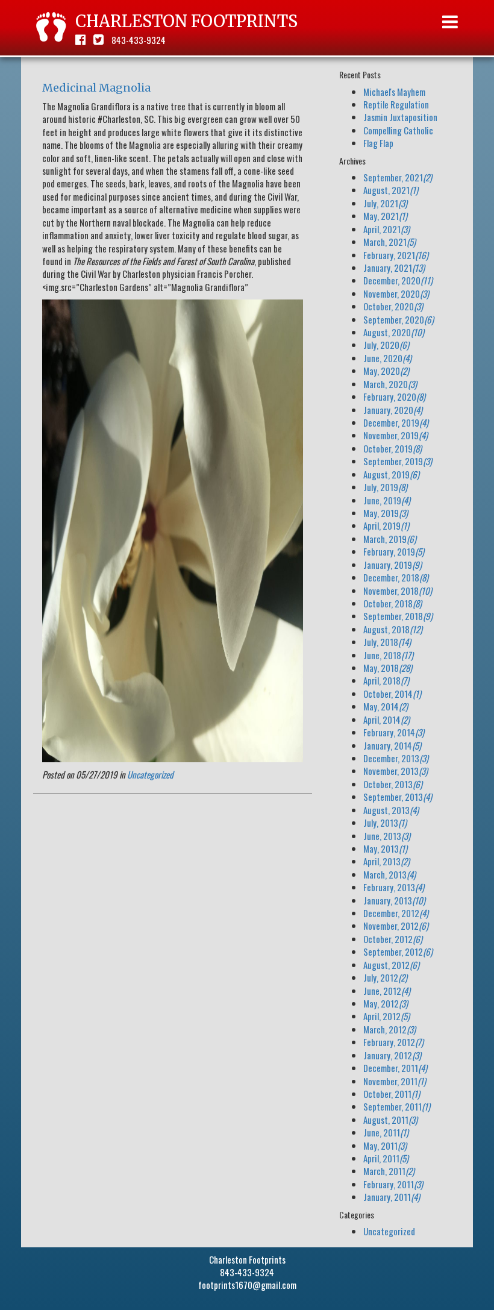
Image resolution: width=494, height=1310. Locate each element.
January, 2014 (392, 745)
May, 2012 (385, 1003)
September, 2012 (398, 951)
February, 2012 (393, 1041)
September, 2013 (397, 796)
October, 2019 (392, 448)
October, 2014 (392, 693)
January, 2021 (394, 267)
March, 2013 (389, 874)
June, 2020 (387, 358)
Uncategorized (150, 774)
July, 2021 (385, 203)
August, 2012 (391, 964)
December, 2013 (395, 758)
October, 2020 (393, 306)
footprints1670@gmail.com (247, 1284)
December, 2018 (395, 577)
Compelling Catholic (398, 130)
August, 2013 (391, 809)
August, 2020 (393, 332)
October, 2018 (392, 603)
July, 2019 (385, 487)
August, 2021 (390, 189)
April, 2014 (386, 719)
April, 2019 (386, 525)
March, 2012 (389, 1029)
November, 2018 (397, 590)
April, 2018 (386, 680)
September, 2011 (396, 1106)
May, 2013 (385, 848)
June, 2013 (386, 835)
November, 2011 (394, 1081)
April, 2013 (386, 861)
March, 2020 (390, 383)
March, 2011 (388, 1170)
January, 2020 (392, 409)
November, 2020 (396, 293)
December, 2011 (395, 1067)
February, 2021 (395, 255)
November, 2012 (395, 925)
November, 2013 (395, 770)
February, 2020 (394, 396)
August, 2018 (392, 629)
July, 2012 (385, 977)
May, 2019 (385, 512)
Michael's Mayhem (394, 91)
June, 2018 (388, 655)
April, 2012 (386, 1016)
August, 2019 (391, 474)
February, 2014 (393, 732)
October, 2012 (392, 938)
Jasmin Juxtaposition (400, 117)
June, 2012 (386, 990)
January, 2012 (392, 1055)
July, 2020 (386, 344)
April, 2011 (385, 1158)
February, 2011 (393, 1184)
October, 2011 (391, 1093)
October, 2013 (392, 784)
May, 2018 (387, 667)
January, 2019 (392, 564)
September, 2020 (398, 319)
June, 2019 (386, 500)
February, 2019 (393, 551)
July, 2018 (387, 641)
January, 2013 (394, 900)
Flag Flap (378, 142)
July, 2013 (385, 822)
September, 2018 (398, 615)
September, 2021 (397, 177)
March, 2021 (389, 241)
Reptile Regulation (396, 104)
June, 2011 (385, 1132)
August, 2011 (390, 1119)
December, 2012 (395, 913)
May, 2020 (386, 370)
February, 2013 (393, 887)
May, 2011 (385, 1145)
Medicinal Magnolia (96, 88)
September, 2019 (397, 461)
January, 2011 (391, 1196)
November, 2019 (395, 435)
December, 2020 (398, 280)
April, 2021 (386, 229)
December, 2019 (395, 422)
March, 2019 (389, 538)
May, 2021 (385, 215)
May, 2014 (385, 706)
